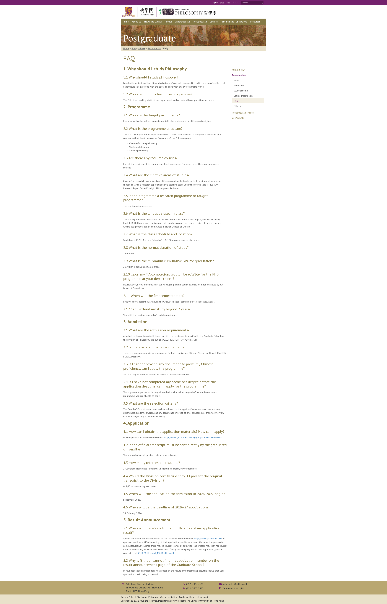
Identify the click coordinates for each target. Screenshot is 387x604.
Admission (239, 85)
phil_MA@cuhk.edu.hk (163, 552)
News (236, 80)
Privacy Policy (128, 597)
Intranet (204, 597)
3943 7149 (143, 552)
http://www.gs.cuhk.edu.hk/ (208, 538)
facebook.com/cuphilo (234, 588)
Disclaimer (142, 597)
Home (126, 48)
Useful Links (238, 117)
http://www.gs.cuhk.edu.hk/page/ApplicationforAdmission (193, 437)
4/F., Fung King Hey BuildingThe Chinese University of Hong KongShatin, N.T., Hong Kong (144, 587)
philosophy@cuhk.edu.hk (235, 583)
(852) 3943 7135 (195, 583)
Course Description (243, 95)
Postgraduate (138, 48)
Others (237, 105)
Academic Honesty (188, 597)
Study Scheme (241, 90)
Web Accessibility (168, 597)
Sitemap (153, 597)
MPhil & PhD (238, 70)
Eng (215, 3)
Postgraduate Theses (243, 112)
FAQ (236, 100)
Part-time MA (154, 48)
